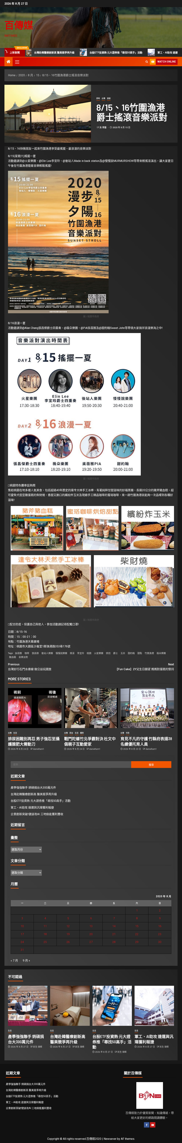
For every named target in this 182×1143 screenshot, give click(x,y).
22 (136, 934)
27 (91, 942)
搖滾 (72, 653)
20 (91, 934)
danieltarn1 (38, 749)
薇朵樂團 (161, 653)
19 (68, 934)
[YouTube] (152, 1125)
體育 (82, 733)
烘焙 (108, 653)
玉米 (123, 653)
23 (159, 934)
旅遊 (109, 98)
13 (91, 926)
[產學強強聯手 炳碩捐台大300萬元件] (27, 1006)
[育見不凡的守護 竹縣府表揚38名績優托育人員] (147, 708)
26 (68, 942)
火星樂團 (98, 653)
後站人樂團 (47, 653)
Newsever (110, 1139)
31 (22, 950)
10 (22, 926)
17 (22, 934)
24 (22, 942)
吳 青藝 (103, 127)
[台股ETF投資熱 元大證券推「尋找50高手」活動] (112, 1006)
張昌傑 (35, 653)
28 (114, 942)
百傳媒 (18, 25)
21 (114, 934)
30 (159, 942)
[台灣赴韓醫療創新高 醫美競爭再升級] (70, 1006)
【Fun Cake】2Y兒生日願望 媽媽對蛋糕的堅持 (144, 667)
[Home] (8, 61)
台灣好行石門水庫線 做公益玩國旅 (29, 667)
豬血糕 (12, 657)
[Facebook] (146, 1125)
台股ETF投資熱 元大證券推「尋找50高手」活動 (90, 52)
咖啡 (27, 653)
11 (45, 926)
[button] (16, 61)
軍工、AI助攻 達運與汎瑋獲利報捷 (151, 52)
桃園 (89, 653)
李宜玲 (80, 653)
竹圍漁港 (149, 653)
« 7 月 (14, 960)
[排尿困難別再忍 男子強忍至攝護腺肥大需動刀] (34, 708)
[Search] (146, 61)
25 (45, 942)
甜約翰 (131, 653)
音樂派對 (23, 657)
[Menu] (16, 61)
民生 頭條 (37, 1047)
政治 (71, 733)
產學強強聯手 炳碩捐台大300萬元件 (33, 787)
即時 (98, 98)
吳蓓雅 (18, 653)
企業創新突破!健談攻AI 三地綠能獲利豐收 (37, 814)
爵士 (115, 653)
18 (45, 934)
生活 (15, 733)
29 (136, 942)
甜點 (139, 653)
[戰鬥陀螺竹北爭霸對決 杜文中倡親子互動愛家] (91, 708)
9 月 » (26, 960)
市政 (127, 733)
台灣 (103, 98)
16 (159, 926)
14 (114, 926)
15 (136, 926)
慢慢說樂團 (61, 653)
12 (68, 926)
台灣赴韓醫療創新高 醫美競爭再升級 (34, 794)
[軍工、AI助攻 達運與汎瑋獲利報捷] (154, 1006)
